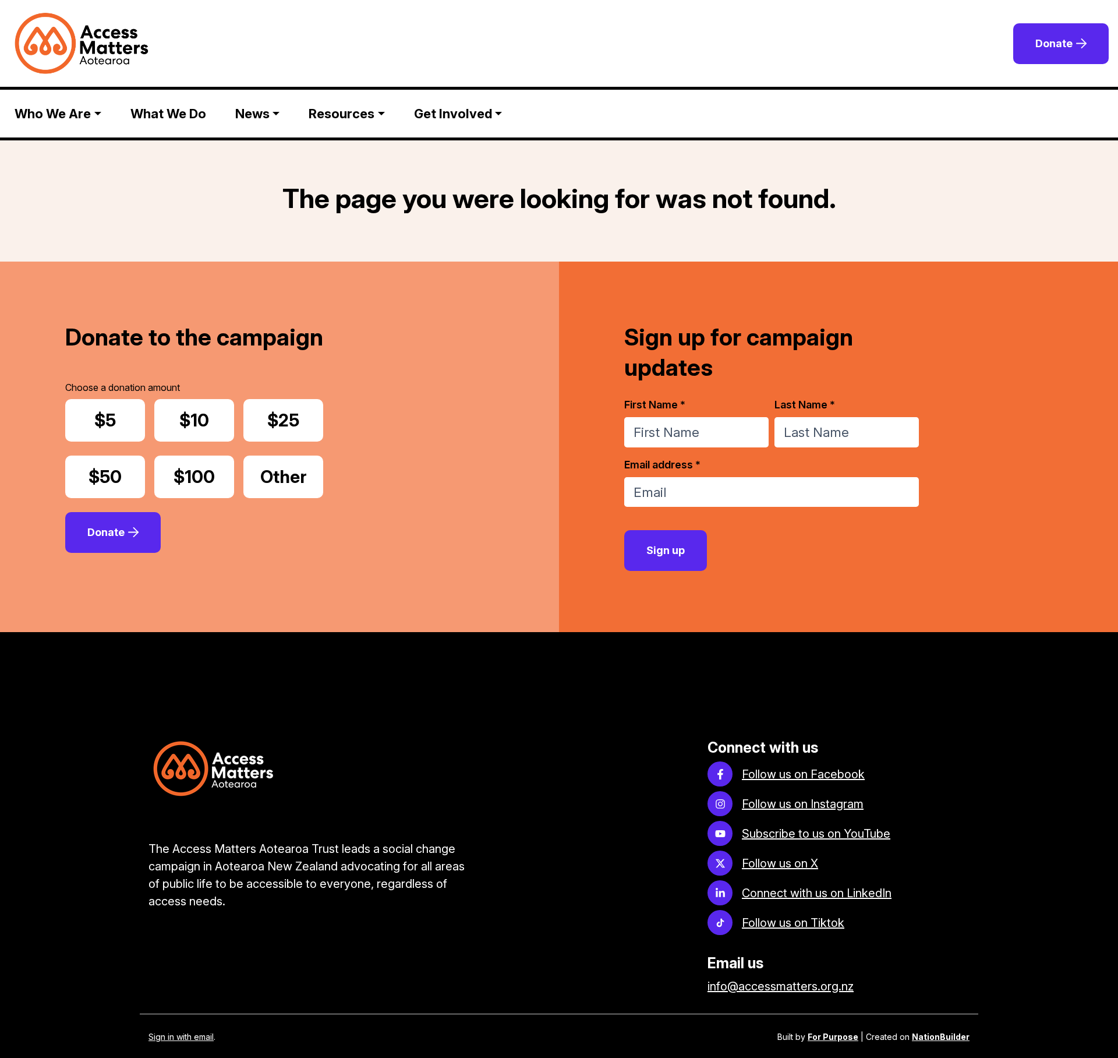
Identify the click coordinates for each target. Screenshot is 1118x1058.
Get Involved (453, 113)
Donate (1054, 43)
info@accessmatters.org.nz (780, 986)
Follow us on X (780, 863)
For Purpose (833, 1037)
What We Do (168, 113)
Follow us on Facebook (803, 774)
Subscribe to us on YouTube (816, 834)
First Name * (654, 404)
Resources (341, 113)
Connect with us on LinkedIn (816, 893)
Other (291, 476)
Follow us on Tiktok (793, 923)
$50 (117, 476)
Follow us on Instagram (803, 804)
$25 (295, 420)
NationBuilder (941, 1037)
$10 (206, 420)
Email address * (662, 465)
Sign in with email (181, 1037)
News (252, 113)
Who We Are (53, 113)
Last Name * (804, 404)
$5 (119, 420)
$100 (203, 476)
